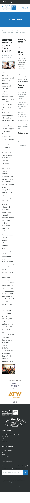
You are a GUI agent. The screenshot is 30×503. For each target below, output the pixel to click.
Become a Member (7, 450)
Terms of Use (10, 486)
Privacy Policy (19, 486)
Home (4, 31)
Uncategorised (22, 145)
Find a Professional (7, 437)
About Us (4, 441)
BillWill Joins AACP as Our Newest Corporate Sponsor (23, 95)
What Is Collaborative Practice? (10, 435)
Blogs (19, 142)
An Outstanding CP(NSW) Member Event (23, 126)
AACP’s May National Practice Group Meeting (22, 114)
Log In (11, 2)
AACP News (21, 138)
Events (3, 454)
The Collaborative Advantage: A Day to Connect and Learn (23, 105)
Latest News (11, 31)
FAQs (3, 439)
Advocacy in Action (23, 120)
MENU (24, 8)
